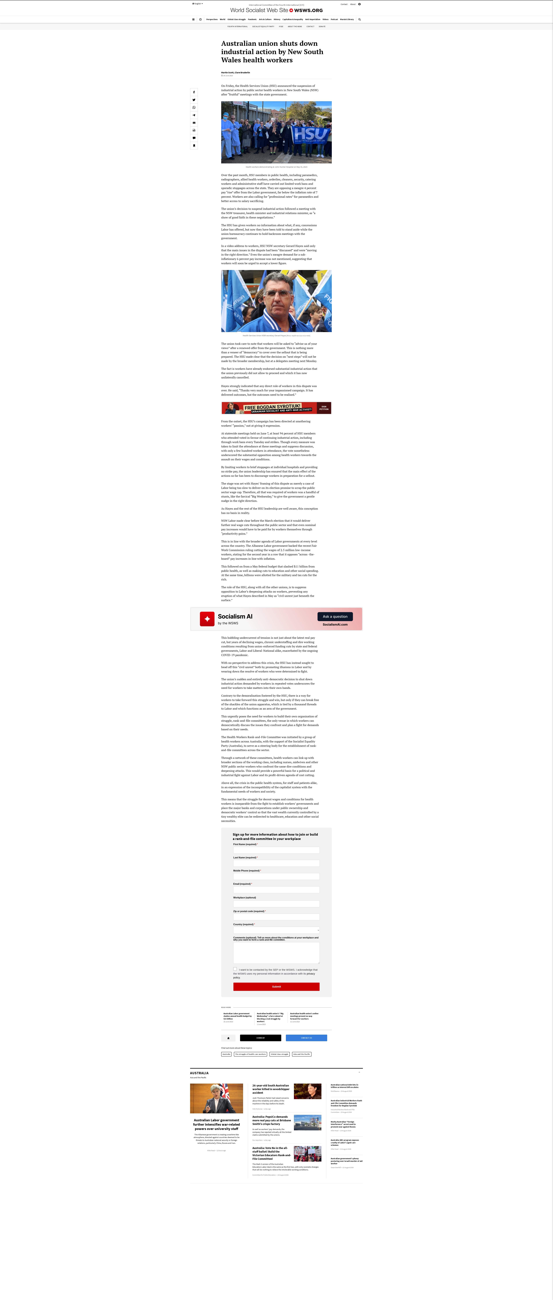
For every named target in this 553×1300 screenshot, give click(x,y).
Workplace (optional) (244, 897)
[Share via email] (194, 122)
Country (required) (243, 924)
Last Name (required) (244, 857)
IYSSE (281, 26)
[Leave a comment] (194, 138)
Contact (344, 4)
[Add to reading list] (194, 145)
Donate (322, 26)
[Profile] (359, 4)
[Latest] (200, 20)
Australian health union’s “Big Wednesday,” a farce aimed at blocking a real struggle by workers (270, 1017)
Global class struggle (279, 1054)
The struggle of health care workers (250, 1054)
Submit (276, 986)
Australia (226, 1054)
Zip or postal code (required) (248, 911)
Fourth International (238, 26)
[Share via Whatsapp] (194, 107)
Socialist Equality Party (263, 26)
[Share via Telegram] (194, 115)
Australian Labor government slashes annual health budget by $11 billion (238, 1016)
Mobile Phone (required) (246, 871)
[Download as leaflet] (194, 130)
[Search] (359, 20)
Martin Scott (227, 72)
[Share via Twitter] (194, 100)
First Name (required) (244, 844)
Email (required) (242, 884)
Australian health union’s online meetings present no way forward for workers (304, 1016)
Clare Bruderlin (242, 72)
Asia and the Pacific (301, 1054)
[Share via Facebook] (194, 92)
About (353, 4)
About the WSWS (295, 26)
